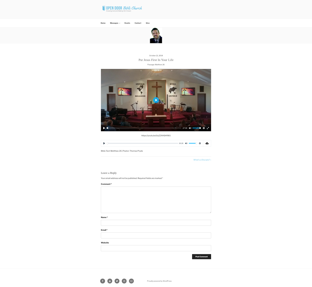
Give (148, 23)
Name (104, 217)
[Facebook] (102, 281)
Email (104, 230)
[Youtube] (109, 281)
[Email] (131, 281)
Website (105, 243)
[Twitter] (117, 281)
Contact (138, 23)
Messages (114, 23)
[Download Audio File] (207, 143)
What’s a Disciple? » (202, 160)
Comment (106, 184)
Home (103, 23)
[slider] (144, 128)
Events (127, 23)
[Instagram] (124, 281)
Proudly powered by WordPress (159, 281)
